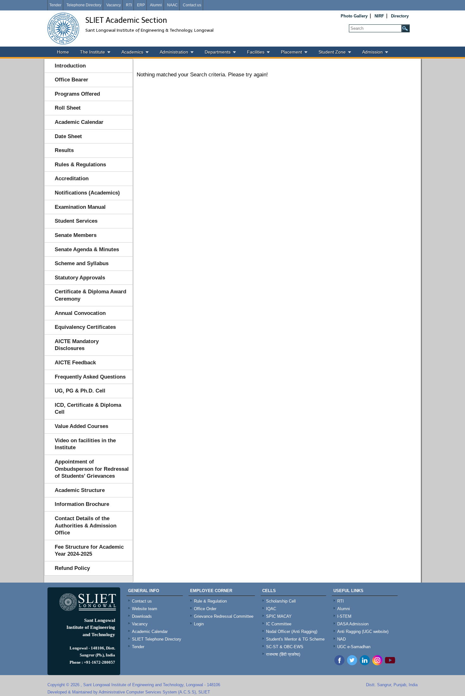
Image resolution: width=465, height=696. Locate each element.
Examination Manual (80, 207)
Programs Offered (77, 94)
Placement (291, 51)
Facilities (255, 51)
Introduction (70, 66)
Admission (372, 51)
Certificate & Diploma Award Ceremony (90, 295)
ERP (141, 5)
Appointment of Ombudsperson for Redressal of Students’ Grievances (92, 469)
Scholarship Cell (281, 601)
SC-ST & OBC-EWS (284, 646)
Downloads (142, 616)
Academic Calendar (79, 122)
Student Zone (332, 51)
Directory (400, 16)
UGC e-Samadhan (353, 646)
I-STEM (344, 616)
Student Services (76, 221)
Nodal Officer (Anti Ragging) (291, 631)
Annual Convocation (80, 313)
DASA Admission (353, 624)
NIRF (379, 16)
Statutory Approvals (80, 278)
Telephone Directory (83, 5)
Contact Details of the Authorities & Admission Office (85, 525)
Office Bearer (71, 80)
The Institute (92, 51)
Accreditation (72, 179)
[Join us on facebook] (339, 664)
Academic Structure (80, 490)
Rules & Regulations (80, 165)
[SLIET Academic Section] (63, 28)
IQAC (271, 608)
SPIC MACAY (279, 616)
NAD (341, 639)
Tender (55, 5)
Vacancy (113, 5)
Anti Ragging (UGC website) (362, 631)
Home (63, 51)
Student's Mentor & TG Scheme (295, 639)
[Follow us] (352, 664)
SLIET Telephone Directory (156, 639)
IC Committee (278, 624)
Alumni (156, 5)
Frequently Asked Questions (90, 377)
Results (64, 150)
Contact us (192, 5)
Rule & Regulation (210, 601)
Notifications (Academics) (87, 193)
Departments (218, 51)
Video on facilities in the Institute (85, 444)
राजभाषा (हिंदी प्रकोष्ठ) (283, 654)
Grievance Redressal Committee (223, 616)
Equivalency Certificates (85, 327)
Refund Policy (72, 568)
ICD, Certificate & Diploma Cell (88, 408)
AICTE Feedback (75, 363)
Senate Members (75, 235)
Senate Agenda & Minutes (87, 249)
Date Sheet (68, 136)
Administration (174, 51)
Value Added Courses (81, 426)
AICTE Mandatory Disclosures (77, 345)
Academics (132, 51)
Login (199, 624)
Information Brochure (82, 504)
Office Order (205, 608)
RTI (129, 5)
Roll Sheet (68, 108)
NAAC (172, 5)
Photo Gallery (354, 16)
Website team (144, 608)
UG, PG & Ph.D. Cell (80, 391)
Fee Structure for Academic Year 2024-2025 (89, 550)
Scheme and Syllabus (81, 263)
